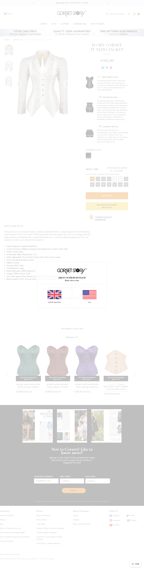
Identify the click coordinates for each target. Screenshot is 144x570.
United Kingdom (54, 302)
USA (89, 302)
